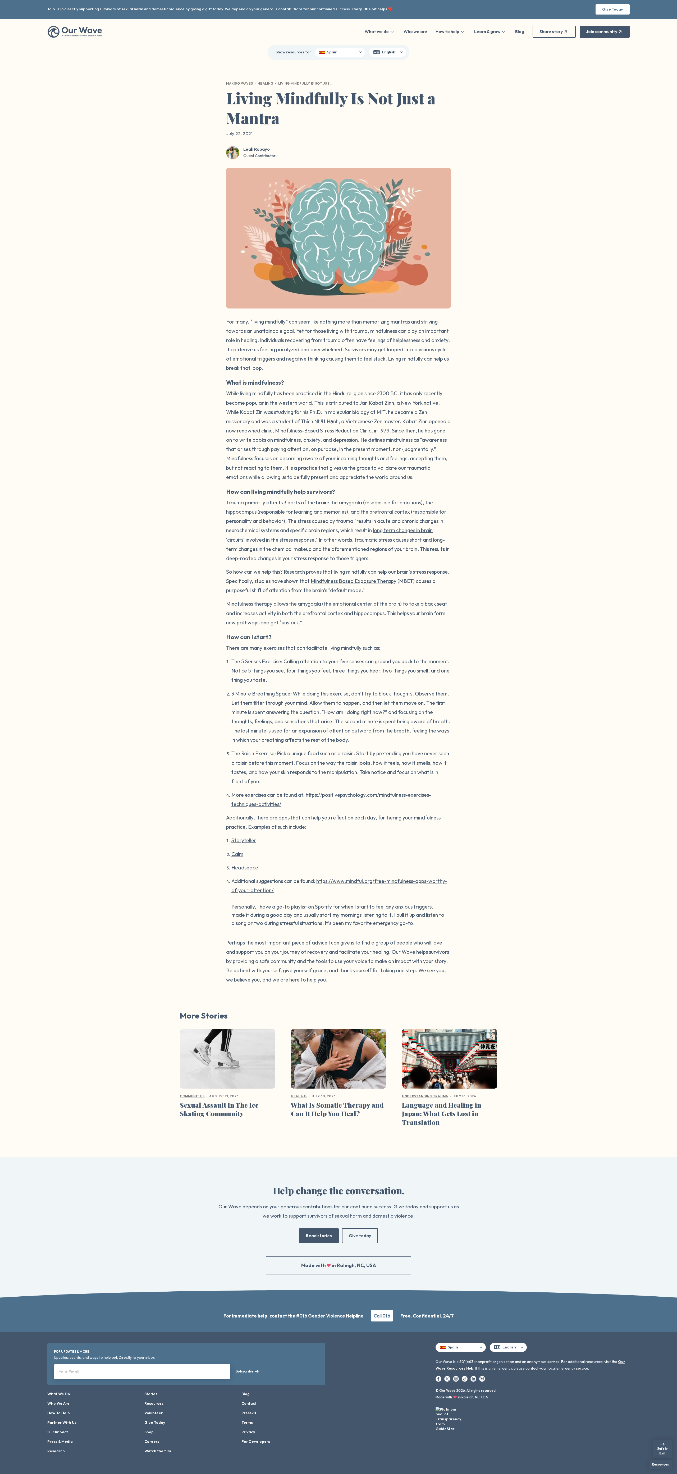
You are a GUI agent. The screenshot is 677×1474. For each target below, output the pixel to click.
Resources (153, 1403)
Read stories (319, 1235)
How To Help (58, 1413)
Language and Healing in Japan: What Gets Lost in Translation (441, 1113)
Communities (192, 1096)
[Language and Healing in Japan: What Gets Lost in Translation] (449, 1060)
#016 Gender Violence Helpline (330, 1316)
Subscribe (245, 1371)
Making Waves (239, 83)
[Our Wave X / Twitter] (447, 1378)
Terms (247, 1422)
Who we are (415, 31)
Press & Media (60, 1441)
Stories (150, 1394)
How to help (447, 31)
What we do (377, 31)
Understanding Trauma (425, 1096)
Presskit (248, 1413)
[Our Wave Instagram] (456, 1378)
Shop (149, 1432)
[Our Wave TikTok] (465, 1378)
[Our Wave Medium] (482, 1378)
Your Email (69, 1371)
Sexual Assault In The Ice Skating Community (219, 1109)
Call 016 (382, 1316)
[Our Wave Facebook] (439, 1378)
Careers (151, 1441)
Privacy (248, 1432)
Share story (551, 31)
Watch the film (157, 1451)
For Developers (255, 1441)
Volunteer (153, 1413)
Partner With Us (61, 1422)
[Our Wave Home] (74, 32)
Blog (519, 31)
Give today (360, 1235)
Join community (601, 31)
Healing (265, 83)
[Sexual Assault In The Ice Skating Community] (227, 1060)
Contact (249, 1403)
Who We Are (58, 1403)
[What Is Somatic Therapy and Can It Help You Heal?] (338, 1060)
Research (56, 1451)
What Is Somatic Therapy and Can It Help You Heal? (337, 1109)
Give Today (612, 9)
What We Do (58, 1394)
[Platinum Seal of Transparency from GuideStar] (449, 1418)
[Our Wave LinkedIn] (473, 1378)
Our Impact (57, 1432)
